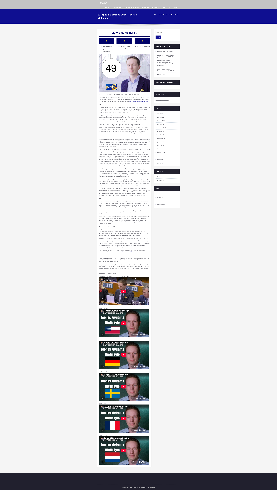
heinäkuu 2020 (161, 149)
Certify (144, 487)
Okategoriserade (161, 176)
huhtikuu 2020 (161, 156)
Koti (155, 14)
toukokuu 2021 (161, 135)
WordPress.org (161, 204)
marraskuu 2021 (161, 127)
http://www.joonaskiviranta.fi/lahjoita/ (138, 101)
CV (169, 7)
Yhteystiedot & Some (118, 7)
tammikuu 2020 (161, 159)
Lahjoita (175, 7)
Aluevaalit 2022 (161, 74)
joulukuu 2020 (161, 142)
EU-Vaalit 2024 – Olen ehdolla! (165, 51)
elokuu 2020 (160, 145)
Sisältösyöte (160, 197)
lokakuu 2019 (160, 163)
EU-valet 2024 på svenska (132, 7)
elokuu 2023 (160, 117)
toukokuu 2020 (161, 152)
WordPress (135, 487)
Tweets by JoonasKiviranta (162, 100)
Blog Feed (107, 7)
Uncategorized (161, 180)
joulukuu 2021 (161, 124)
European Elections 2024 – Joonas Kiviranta (169, 14)
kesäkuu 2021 (160, 131)
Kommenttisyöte (161, 201)
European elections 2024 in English (150, 7)
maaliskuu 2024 (161, 113)
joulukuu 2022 (161, 120)
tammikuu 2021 (161, 138)
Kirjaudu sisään (161, 194)
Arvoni (163, 7)
